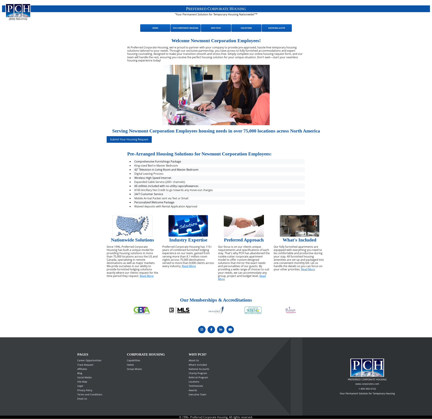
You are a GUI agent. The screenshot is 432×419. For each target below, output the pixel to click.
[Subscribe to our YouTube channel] (230, 329)
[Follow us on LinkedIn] (220, 329)
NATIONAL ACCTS (276, 28)
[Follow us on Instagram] (202, 329)
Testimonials (196, 385)
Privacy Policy (84, 390)
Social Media (84, 377)
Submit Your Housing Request (129, 139)
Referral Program (198, 377)
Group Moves (134, 369)
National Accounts (199, 369)
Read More (147, 276)
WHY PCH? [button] (216, 28)
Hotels (130, 364)
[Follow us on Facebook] (211, 329)
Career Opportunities (89, 360)
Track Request (85, 364)
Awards (193, 390)
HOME (155, 28)
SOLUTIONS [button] (246, 28)
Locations (194, 381)
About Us (194, 360)
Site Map (82, 381)
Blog (79, 373)
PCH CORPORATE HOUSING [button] (185, 28)
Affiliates (82, 369)
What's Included (198, 364)
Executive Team (197, 394)
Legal (80, 385)
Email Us (82, 398)
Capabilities (133, 360)
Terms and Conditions (89, 394)
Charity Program (198, 373)
